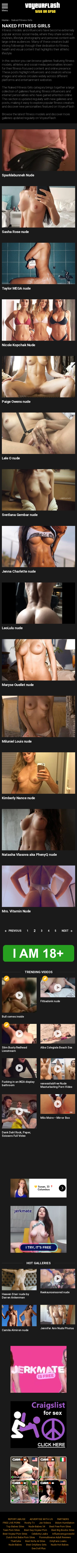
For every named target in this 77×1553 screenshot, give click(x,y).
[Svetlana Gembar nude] (38, 490)
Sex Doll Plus (39, 1548)
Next (65, 930)
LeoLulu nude (12, 628)
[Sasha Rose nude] (38, 207)
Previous (15, 930)
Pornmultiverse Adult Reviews (55, 1537)
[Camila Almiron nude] (19, 1315)
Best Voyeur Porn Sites (15, 1533)
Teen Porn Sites (11, 1530)
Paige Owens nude (16, 401)
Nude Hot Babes (60, 1544)
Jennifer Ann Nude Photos (57, 1328)
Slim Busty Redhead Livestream (14, 1049)
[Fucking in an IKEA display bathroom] (19, 1068)
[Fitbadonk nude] (57, 987)
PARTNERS (63, 1519)
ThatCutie (15, 1541)
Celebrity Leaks (40, 1533)
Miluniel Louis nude (17, 741)
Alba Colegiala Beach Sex (56, 1047)
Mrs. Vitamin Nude (16, 911)
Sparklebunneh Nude (18, 175)
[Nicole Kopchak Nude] (38, 320)
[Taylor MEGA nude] (38, 263)
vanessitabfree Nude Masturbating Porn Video (56, 1085)
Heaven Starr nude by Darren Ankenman (15, 1295)
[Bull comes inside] (19, 995)
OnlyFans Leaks (58, 1541)
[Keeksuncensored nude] (57, 1279)
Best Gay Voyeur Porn (35, 1530)
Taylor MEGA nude (16, 288)
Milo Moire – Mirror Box (55, 1117)
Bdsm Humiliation (64, 1522)
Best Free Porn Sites (60, 1526)
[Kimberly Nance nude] (38, 773)
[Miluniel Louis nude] (38, 716)
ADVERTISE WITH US (41, 1519)
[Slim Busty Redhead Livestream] (19, 1034)
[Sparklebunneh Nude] (38, 150)
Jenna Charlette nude (19, 571)
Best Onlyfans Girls (36, 1544)
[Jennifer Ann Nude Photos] (57, 1315)
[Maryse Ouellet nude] (38, 660)
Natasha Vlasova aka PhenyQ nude (29, 854)
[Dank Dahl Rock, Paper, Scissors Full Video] (19, 1111)
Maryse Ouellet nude (18, 685)
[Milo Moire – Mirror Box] (57, 1104)
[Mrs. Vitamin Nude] (38, 886)
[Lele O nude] (38, 433)
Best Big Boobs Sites (62, 1530)
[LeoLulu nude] (38, 603)
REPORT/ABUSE (16, 1519)
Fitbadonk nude (50, 1001)
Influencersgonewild (63, 1533)
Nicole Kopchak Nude (18, 345)
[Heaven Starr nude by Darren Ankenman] (19, 1279)
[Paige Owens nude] (38, 376)
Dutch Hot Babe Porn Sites (20, 1537)
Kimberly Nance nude (18, 798)
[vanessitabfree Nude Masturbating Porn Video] (57, 1069)
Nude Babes (15, 1544)
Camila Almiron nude (15, 1330)
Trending (6, 978)
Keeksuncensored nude (55, 1292)
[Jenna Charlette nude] (38, 546)
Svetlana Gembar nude (20, 515)
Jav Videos (45, 1522)
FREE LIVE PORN (11, 1522)
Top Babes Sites (15, 1526)
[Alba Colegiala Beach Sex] (57, 1034)
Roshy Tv (29, 1522)
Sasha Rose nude (15, 232)
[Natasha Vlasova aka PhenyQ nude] (38, 829)
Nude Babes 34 (37, 1526)
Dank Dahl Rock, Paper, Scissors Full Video (16, 1134)
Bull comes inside (13, 1016)
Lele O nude (11, 458)
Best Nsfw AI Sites (35, 1541)
